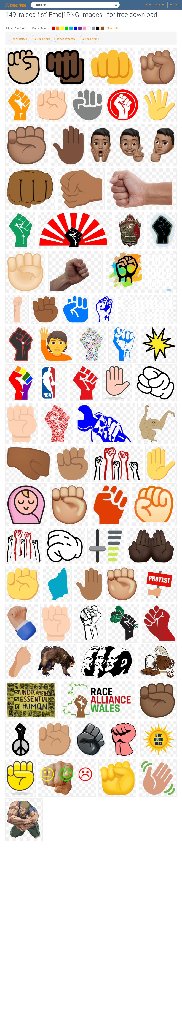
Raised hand (89, 38)
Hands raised (19, 38)
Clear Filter (113, 28)
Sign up (159, 5)
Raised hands (42, 38)
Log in (147, 5)
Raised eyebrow (65, 38)
